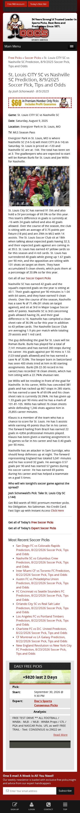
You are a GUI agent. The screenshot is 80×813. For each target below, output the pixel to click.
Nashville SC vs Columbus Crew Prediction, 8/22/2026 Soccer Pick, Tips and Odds (42, 562)
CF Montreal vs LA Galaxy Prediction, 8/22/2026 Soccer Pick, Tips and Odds (41, 639)
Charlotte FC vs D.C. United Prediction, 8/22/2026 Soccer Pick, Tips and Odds (41, 631)
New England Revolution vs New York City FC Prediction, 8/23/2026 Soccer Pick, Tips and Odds (44, 649)
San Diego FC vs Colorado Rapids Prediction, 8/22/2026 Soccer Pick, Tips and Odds (42, 550)
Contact (48, 809)
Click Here (57, 510)
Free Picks (15, 58)
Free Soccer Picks (42, 522)
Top (65, 809)
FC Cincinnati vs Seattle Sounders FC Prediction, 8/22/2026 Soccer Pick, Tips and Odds (42, 595)
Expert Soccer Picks (43, 528)
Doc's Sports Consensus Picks (46, 703)
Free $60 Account (15, 4)
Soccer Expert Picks (38, 278)
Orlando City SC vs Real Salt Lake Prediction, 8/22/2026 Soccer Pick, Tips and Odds (42, 608)
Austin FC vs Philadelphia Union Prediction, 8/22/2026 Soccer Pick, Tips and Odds (42, 583)
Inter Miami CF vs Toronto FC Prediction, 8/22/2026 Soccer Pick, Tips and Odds (43, 573)
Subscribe (65, 790)
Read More (60, 735)
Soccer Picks (33, 58)
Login (32, 809)
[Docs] (28, 26)
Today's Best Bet (38, 4)
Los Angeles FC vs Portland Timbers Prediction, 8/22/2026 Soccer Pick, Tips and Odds (42, 620)
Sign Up (15, 809)
